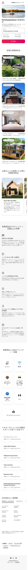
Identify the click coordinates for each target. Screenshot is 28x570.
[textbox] (7, 36)
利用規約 (17, 562)
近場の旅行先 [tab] (19, 501)
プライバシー (10, 562)
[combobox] (13, 31)
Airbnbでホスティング (17, 2)
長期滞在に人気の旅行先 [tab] (8, 501)
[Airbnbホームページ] (3, 2)
